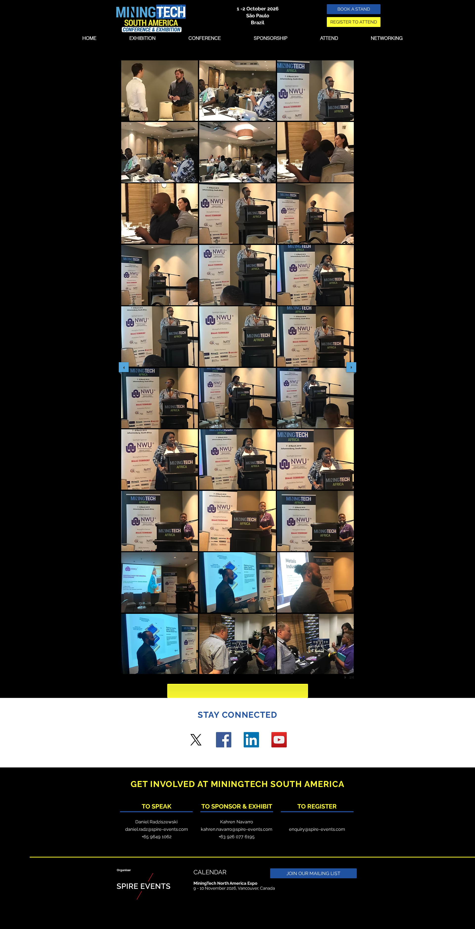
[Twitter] (196, 739)
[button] (159, 90)
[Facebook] (223, 739)
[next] (351, 367)
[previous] (124, 367)
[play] (346, 677)
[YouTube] (279, 739)
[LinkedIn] (251, 739)
